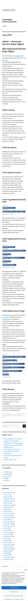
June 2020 (7, 511)
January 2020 (8, 515)
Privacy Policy (16, 599)
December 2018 (8, 521)
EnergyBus (7, 474)
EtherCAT (6, 476)
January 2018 (7, 534)
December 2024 (8, 492)
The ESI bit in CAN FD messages (13, 443)
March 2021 (7, 503)
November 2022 (8, 499)
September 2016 (8, 549)
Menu (4, 26)
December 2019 (8, 517)
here (3, 87)
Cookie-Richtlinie (8, 599)
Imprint (22, 599)
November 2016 (8, 544)
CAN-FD (14, 415)
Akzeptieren (14, 587)
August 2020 (7, 507)
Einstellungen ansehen (14, 596)
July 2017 (6, 538)
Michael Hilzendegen (7, 414)
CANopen (5, 60)
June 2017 (6, 540)
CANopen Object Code (10, 459)
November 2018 (8, 524)
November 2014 (8, 557)
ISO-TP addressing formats (12, 449)
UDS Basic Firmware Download (13, 445)
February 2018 (8, 532)
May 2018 (6, 530)
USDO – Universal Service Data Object (13, 42)
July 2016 (6, 553)
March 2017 (7, 542)
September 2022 (8, 501)
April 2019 (7, 519)
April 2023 (7, 494)
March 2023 (7, 496)
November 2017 (8, 536)
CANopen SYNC (8, 447)
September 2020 (8, 505)
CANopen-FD (19, 56)
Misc (5, 480)
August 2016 (7, 551)
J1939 (5, 478)
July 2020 (6, 509)
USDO (3, 417)
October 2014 (7, 559)
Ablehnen (14, 592)
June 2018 (6, 528)
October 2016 (7, 547)
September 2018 (8, 526)
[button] (26, 570)
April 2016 (7, 555)
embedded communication (9, 21)
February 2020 (8, 513)
